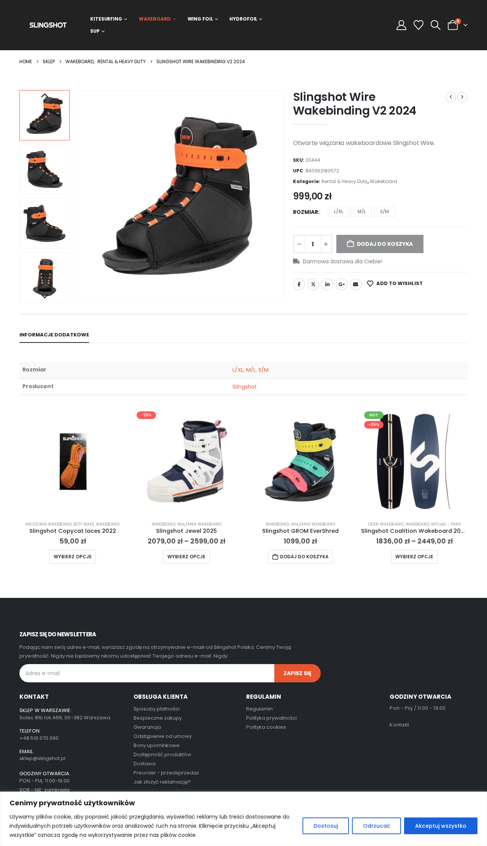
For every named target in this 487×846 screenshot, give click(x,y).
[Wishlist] (418, 25)
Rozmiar (305, 212)
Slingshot (244, 386)
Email (356, 284)
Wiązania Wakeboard (199, 524)
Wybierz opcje (73, 556)
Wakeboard (155, 19)
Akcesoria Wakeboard (48, 524)
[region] (243, 819)
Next (44, 297)
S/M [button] (384, 211)
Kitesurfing (106, 19)
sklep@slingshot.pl (42, 758)
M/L (251, 370)
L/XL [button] (338, 211)
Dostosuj (326, 826)
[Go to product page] (72, 461)
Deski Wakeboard (386, 524)
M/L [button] (362, 211)
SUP (95, 31)
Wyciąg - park (446, 524)
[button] (435, 25)
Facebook (299, 284)
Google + (342, 284)
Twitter (313, 284)
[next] (462, 97)
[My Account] (401, 25)
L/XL (237, 370)
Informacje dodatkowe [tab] (54, 334)
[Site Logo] (48, 25)
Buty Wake (83, 524)
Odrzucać (376, 826)
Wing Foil (200, 19)
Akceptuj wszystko (440, 826)
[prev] (451, 97)
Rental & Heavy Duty (344, 181)
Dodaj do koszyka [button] (304, 556)
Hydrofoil (243, 19)
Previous (44, 96)
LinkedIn (327, 284)
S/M (263, 370)
